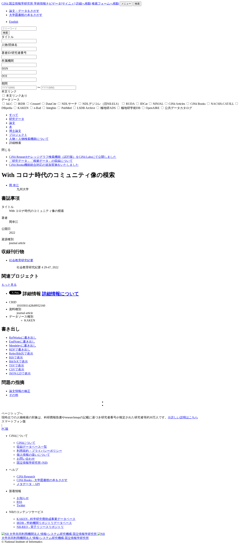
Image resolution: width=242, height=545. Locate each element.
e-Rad (37, 108)
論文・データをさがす (24, 11)
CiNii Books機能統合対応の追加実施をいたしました (44, 164)
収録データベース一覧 (32, 446)
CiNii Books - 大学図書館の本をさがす (42, 480)
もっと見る (9, 284)
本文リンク (9, 91)
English (13, 21)
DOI (4, 76)
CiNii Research (26, 476)
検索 (137, 3)
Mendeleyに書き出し (22, 345)
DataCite (51, 103)
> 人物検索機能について (32, 138)
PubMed (66, 108)
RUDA (130, 103)
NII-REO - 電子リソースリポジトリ (40, 527)
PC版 (5, 428)
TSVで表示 (16, 365)
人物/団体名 (9, 44)
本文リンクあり (16, 95)
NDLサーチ (69, 103)
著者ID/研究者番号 (14, 52)
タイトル (8, 36)
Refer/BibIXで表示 (21, 353)
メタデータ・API (28, 484)
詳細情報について (60, 293)
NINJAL (158, 103)
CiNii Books (198, 103)
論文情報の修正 (19, 391)
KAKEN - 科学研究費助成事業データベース (46, 519)
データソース (11, 99)
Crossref (35, 103)
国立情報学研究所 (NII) (32, 462)
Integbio (51, 108)
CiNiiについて (26, 442)
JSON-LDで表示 (20, 373)
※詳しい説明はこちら (183, 417)
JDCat (143, 103)
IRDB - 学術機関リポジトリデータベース (44, 523)
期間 (5, 83)
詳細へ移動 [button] (83, 3)
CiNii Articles (177, 103)
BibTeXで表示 (18, 361)
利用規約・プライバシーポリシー (39, 450)
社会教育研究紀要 (21, 260)
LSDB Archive (86, 108)
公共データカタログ (178, 108)
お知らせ (23, 498)
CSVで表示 (16, 369)
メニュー (126, 3)
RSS (19, 501)
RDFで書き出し (19, 349)
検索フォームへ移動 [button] (105, 3)
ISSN (5, 68)
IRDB (21, 103)
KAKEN (23, 108)
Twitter (21, 505)
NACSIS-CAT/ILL (222, 103)
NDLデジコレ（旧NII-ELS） (101, 103)
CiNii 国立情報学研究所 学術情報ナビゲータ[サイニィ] (38, 3)
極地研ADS (108, 108)
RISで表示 (16, 357)
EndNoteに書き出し (22, 341)
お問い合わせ (26, 458)
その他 (13, 395)
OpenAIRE (152, 108)
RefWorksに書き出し (22, 337)
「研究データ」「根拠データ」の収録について (41, 160)
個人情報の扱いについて (33, 454)
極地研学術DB (130, 108)
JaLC (9, 103)
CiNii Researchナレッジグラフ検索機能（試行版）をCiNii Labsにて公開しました (62, 156)
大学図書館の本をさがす (25, 14)
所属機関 (8, 60)
